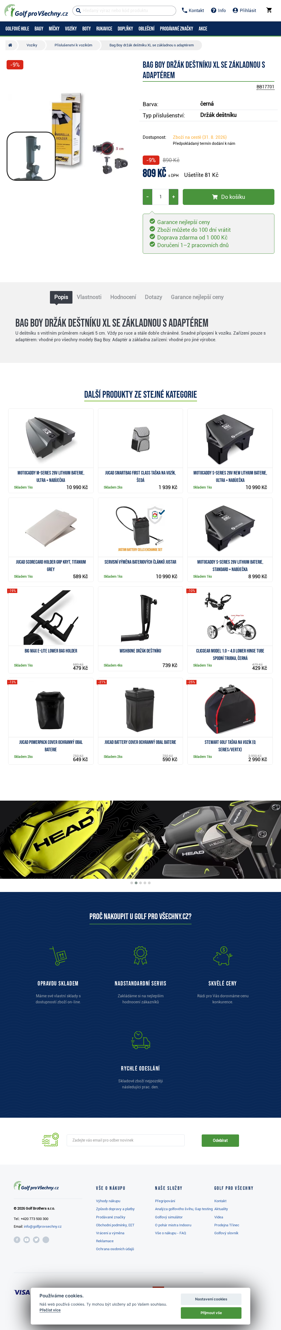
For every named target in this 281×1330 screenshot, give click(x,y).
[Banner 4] (145, 883)
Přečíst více (50, 1310)
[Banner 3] (140, 883)
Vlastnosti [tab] (89, 297)
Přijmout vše (211, 1313)
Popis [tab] (61, 297)
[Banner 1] (131, 883)
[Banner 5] (149, 883)
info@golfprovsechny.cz (43, 1226)
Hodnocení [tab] (123, 297)
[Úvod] (11, 45)
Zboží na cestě (200, 137)
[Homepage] (36, 10)
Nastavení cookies (211, 1299)
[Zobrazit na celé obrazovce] (13, 80)
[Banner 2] (136, 883)
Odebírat (220, 1140)
